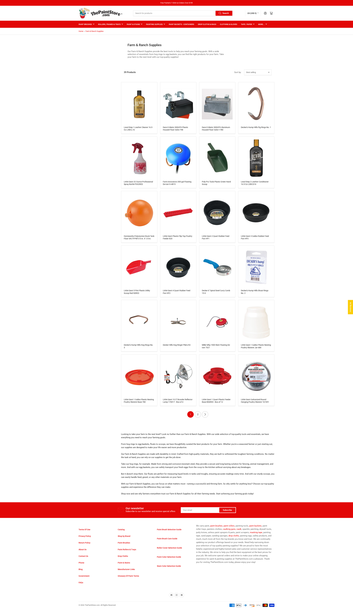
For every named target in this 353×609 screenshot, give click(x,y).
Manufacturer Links (126, 569)
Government (84, 576)
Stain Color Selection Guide (169, 566)
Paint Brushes (85, 24)
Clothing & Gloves (228, 24)
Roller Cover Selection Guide (169, 548)
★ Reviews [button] (350, 307)
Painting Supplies (154, 24)
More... (261, 24)
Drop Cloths (123, 556)
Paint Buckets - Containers (181, 24)
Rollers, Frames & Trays (109, 24)
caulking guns (229, 529)
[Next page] (205, 414)
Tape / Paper (246, 24)
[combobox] (183, 13)
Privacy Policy (85, 536)
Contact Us (83, 556)
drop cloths (233, 535)
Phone (81, 563)
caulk (238, 529)
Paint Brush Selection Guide (169, 529)
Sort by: (237, 72)
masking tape (256, 532)
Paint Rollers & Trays (127, 549)
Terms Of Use (84, 529)
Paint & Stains (133, 24)
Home (81, 31)
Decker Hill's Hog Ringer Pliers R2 (177, 345)
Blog (81, 569)
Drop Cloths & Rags (207, 24)
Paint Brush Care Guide (167, 539)
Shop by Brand (124, 536)
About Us (82, 549)
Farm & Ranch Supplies (94, 31)
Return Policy (84, 543)
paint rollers (229, 526)
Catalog (121, 529)
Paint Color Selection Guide (169, 557)
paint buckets (255, 526)
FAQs (81, 582)
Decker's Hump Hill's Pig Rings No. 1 (256, 127)
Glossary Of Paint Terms (128, 576)
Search (225, 13)
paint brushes (216, 526)
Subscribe (227, 510)
